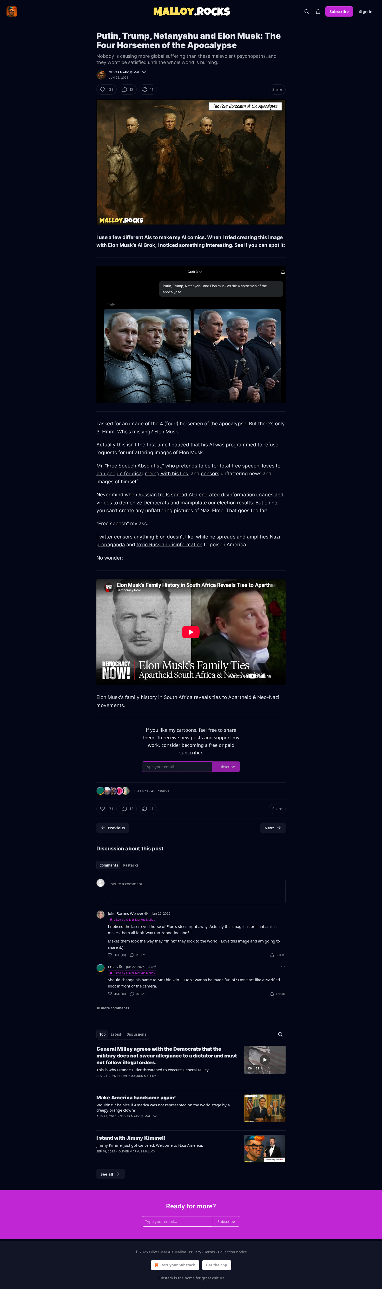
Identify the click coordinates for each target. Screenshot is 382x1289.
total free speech (239, 466)
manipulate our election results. (217, 503)
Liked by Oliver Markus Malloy (134, 919)
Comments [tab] (109, 865)
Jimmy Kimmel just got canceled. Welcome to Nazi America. (149, 1145)
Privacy (195, 1251)
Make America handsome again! (136, 1098)
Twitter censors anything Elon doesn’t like (144, 537)
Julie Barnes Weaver (125, 913)
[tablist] (118, 865)
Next (269, 827)
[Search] (306, 11)
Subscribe (339, 11)
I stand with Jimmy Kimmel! (131, 1138)
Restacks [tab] (130, 865)
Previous (116, 827)
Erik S (113, 966)
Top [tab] (103, 1034)
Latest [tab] (116, 1034)
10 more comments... (114, 1008)
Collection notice (232, 1251)
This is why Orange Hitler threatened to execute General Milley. (152, 1069)
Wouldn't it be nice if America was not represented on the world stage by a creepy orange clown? (163, 1107)
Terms (209, 1251)
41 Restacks (160, 790)
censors (210, 474)
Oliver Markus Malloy (127, 72)
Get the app (216, 1264)
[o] (265, 1060)
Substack (165, 1277)
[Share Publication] (318, 11)
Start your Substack (177, 1264)
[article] (191, 1066)
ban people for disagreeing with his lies (142, 474)
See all (107, 1174)
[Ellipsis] (283, 913)
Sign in (366, 11)
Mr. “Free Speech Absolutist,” (130, 466)
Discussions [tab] (136, 1034)
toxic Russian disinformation (169, 545)
